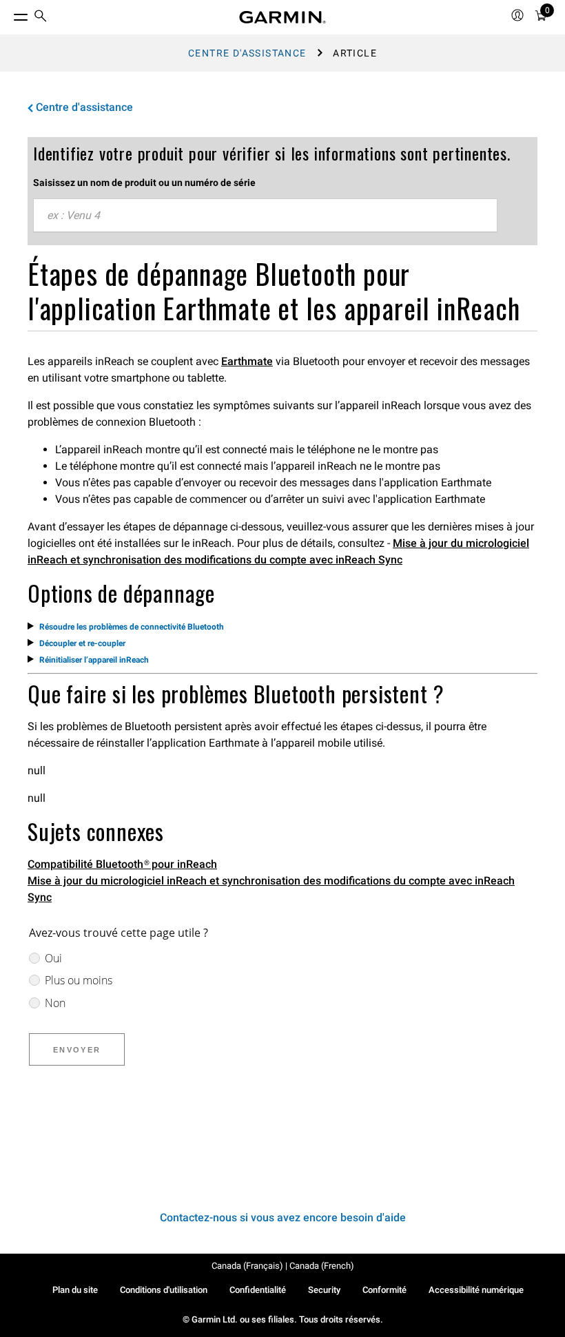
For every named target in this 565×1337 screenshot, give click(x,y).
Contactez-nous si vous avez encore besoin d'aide (283, 1217)
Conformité (384, 1290)
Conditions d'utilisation (163, 1290)
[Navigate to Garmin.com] (282, 17)
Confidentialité (257, 1290)
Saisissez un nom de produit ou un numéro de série (144, 182)
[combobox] (265, 215)
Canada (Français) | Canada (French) (283, 1266)
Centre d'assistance (247, 53)
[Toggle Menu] (8, 14)
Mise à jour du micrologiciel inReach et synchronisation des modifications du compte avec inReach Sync (271, 889)
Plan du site (75, 1290)
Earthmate (247, 361)
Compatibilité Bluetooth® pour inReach (122, 864)
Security (324, 1290)
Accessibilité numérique (476, 1290)
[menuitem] (40, 17)
